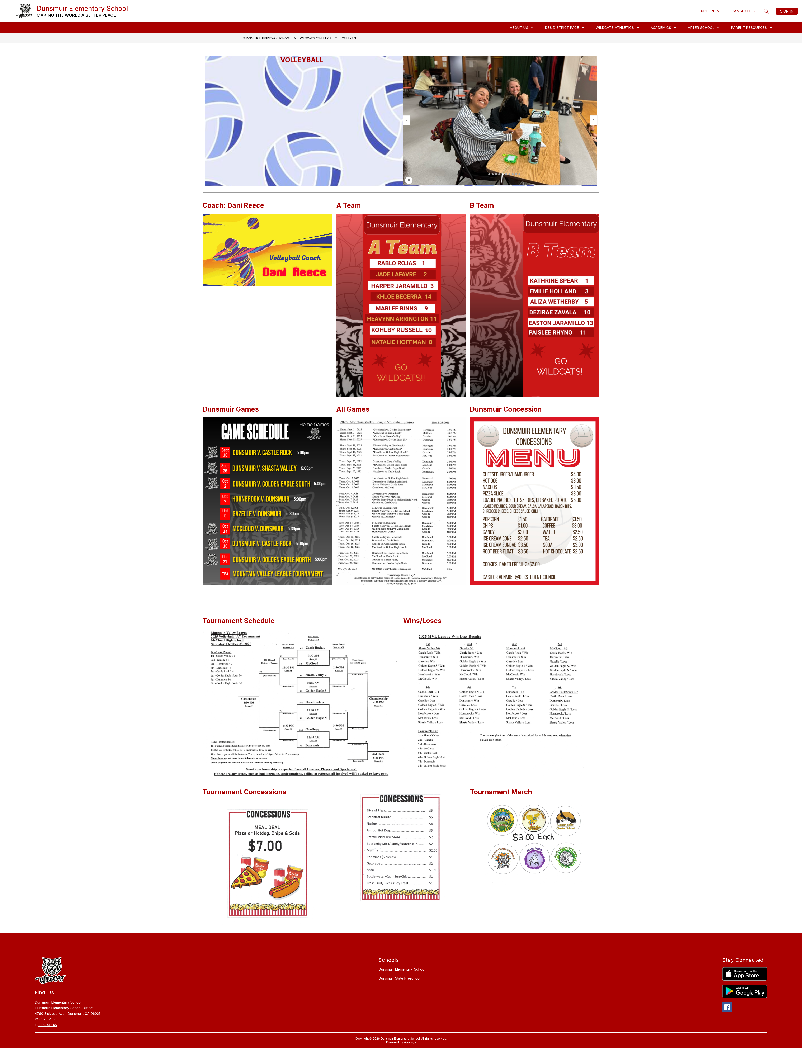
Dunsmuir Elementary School (267, 38)
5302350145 (47, 1025)
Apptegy (410, 1042)
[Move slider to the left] (406, 120)
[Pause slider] (408, 180)
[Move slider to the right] (593, 120)
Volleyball (349, 38)
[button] (489, 174)
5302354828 (48, 1019)
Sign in (786, 11)
